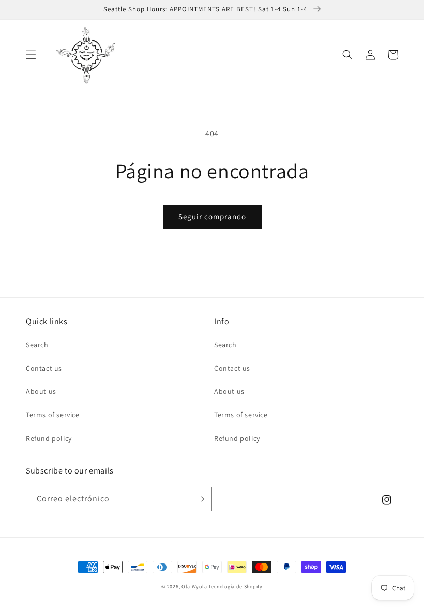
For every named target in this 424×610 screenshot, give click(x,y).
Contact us (44, 368)
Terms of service (53, 414)
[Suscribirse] (200, 499)
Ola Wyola (194, 586)
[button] (31, 54)
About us (41, 391)
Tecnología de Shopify (235, 586)
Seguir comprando (212, 216)
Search (37, 344)
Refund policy (49, 438)
